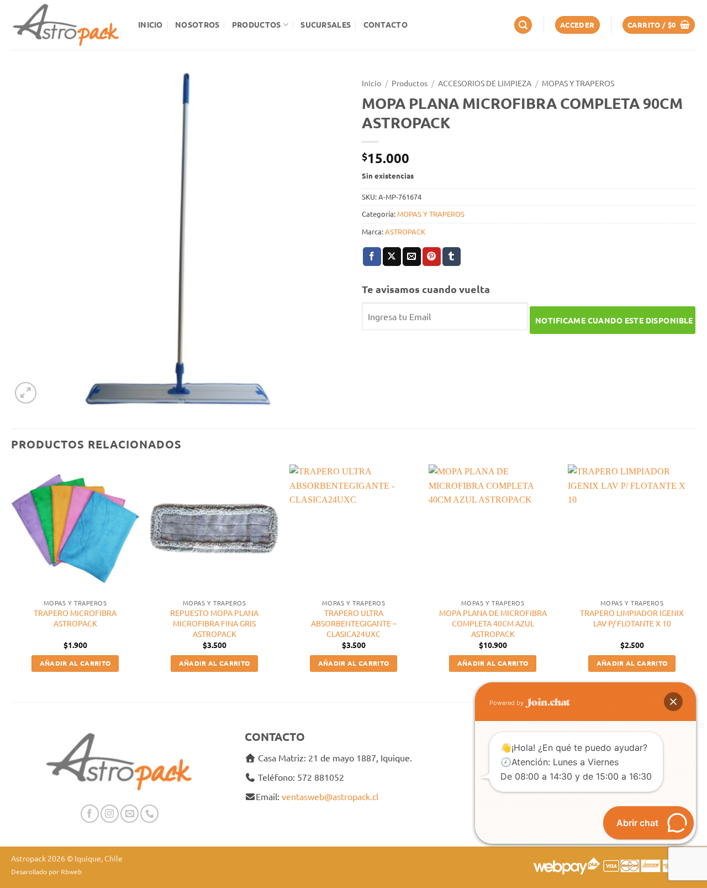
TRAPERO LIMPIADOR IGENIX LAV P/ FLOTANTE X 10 (632, 618)
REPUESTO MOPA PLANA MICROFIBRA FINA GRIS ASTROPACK (214, 623)
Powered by (507, 703)
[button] (523, 25)
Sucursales (325, 24)
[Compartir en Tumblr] (451, 256)
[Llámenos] (149, 814)
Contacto (385, 24)
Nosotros (197, 24)
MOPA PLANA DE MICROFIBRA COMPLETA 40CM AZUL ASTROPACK (493, 623)
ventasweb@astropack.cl (330, 796)
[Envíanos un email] (129, 814)
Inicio (150, 24)
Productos (256, 24)
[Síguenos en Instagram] (110, 814)
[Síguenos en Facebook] (90, 814)
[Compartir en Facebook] (372, 256)
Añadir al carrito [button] (75, 663)
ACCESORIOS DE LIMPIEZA (484, 83)
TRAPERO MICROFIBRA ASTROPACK (75, 618)
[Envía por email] (412, 256)
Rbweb (71, 871)
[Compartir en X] (392, 256)
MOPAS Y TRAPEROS (578, 83)
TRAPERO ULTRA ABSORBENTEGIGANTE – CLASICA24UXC (354, 623)
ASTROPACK (405, 231)
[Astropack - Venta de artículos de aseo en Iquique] (66, 25)
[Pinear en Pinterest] (432, 256)
